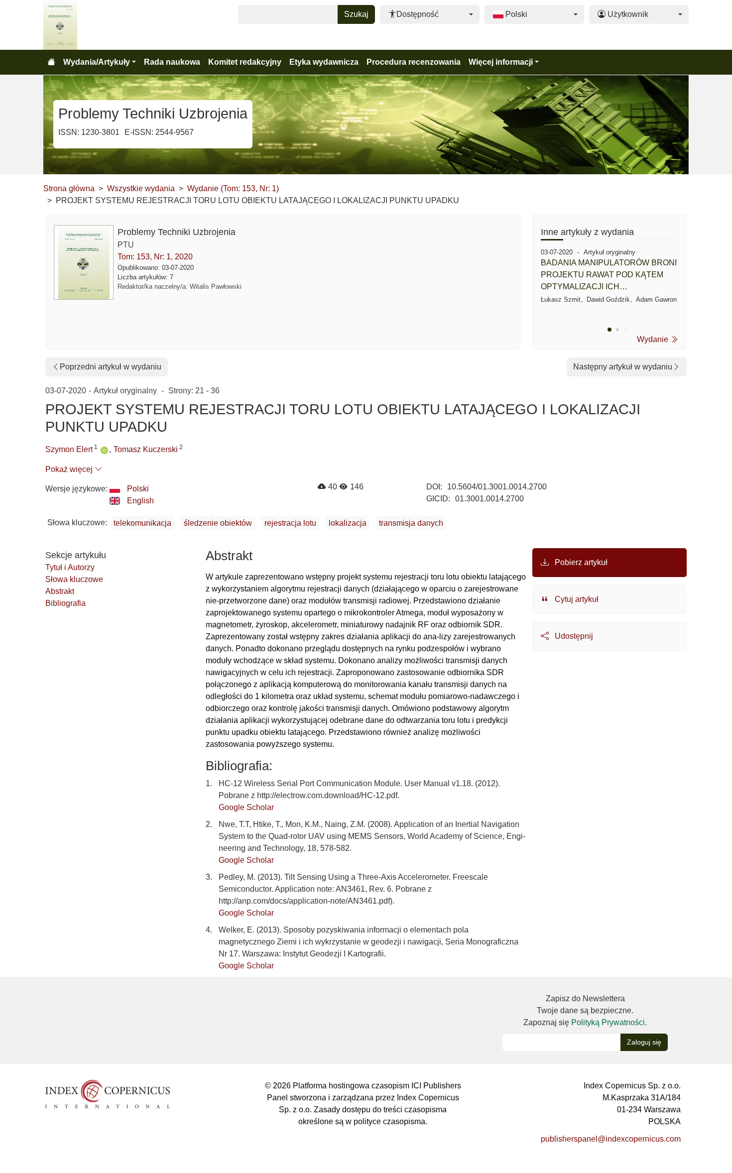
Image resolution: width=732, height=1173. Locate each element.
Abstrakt (59, 591)
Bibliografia (65, 603)
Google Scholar (246, 807)
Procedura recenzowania (413, 62)
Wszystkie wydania (141, 188)
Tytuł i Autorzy (70, 567)
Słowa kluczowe (74, 579)
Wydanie (653, 339)
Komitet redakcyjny (244, 62)
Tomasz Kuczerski (146, 449)
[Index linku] (107, 1093)
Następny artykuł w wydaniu (622, 366)
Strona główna (69, 188)
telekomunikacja (142, 523)
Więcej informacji (501, 62)
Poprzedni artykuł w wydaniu (110, 366)
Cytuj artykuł (576, 599)
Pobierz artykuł (580, 562)
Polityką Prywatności (608, 1022)
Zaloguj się (644, 1042)
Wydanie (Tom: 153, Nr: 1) (233, 188)
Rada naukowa (172, 62)
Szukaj (356, 14)
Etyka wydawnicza (324, 62)
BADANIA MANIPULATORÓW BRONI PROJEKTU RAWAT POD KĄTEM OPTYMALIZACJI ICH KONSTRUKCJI (609, 275)
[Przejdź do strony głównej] (51, 62)
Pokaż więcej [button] (70, 469)
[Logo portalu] (93, 25)
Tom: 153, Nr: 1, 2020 (155, 256)
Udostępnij (573, 636)
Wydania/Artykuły (96, 62)
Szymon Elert (69, 449)
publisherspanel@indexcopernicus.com (611, 1139)
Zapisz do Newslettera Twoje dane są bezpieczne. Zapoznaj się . (585, 1010)
